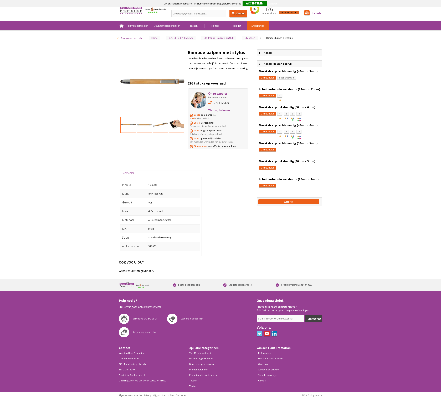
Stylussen (250, 37)
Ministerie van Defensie (270, 358)
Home (121, 25)
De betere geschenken (201, 358)
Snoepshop (258, 25)
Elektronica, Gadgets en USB (219, 37)
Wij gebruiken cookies (163, 395)
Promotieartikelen (137, 25)
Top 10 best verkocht (200, 353)
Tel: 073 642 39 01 (128, 369)
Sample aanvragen (268, 375)
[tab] (128, 173)
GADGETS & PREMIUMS (181, 37)
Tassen (193, 25)
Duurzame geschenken (166, 25)
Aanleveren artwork (268, 369)
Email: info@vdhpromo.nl (132, 375)
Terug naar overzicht (131, 38)
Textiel (215, 25)
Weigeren (272, 3)
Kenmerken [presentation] (128, 173)
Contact (262, 380)
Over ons (263, 364)
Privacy (147, 395)
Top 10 (236, 25)
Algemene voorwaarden (130, 395)
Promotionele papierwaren (203, 375)
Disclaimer (181, 395)
